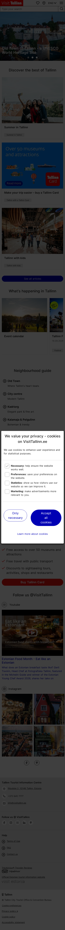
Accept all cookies (46, 517)
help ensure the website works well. (32, 467)
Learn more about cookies (32, 533)
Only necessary (15, 515)
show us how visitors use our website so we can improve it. (34, 484)
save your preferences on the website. (34, 476)
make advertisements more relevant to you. (33, 493)
